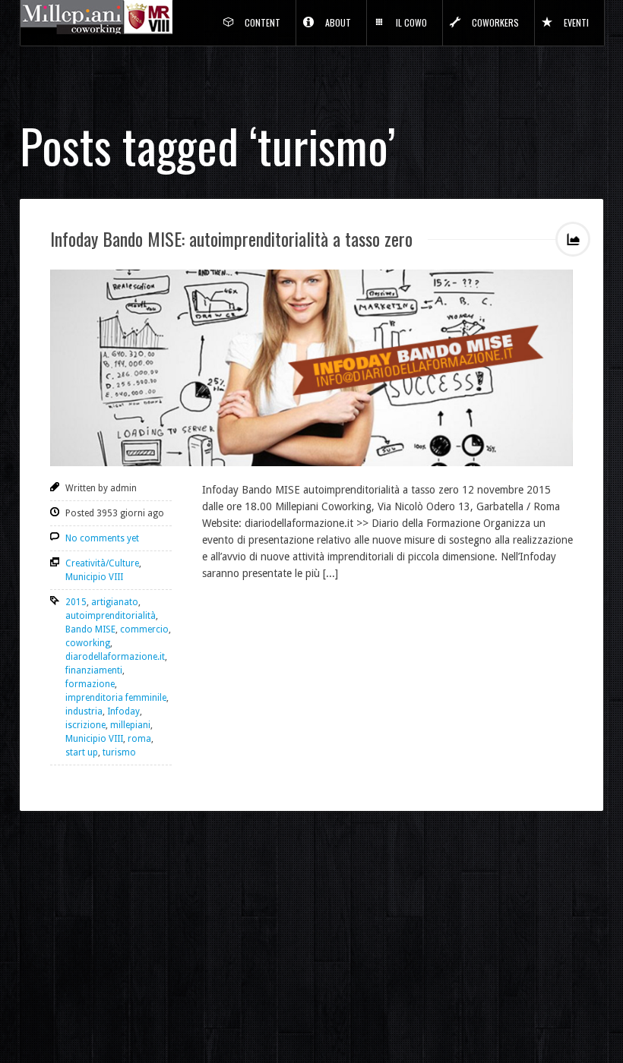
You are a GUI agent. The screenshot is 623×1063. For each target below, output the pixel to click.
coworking (87, 643)
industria (84, 711)
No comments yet (102, 538)
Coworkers (495, 22)
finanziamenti (93, 670)
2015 (76, 602)
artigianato (114, 602)
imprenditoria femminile (115, 697)
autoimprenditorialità (110, 615)
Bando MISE (90, 629)
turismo (119, 752)
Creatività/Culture (102, 563)
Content (262, 22)
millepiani (130, 725)
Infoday (123, 711)
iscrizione (85, 725)
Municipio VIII (94, 577)
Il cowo (411, 22)
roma (139, 738)
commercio (144, 629)
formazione (90, 684)
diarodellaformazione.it (115, 656)
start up (81, 752)
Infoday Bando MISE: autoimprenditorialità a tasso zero (231, 238)
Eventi (576, 22)
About (338, 22)
